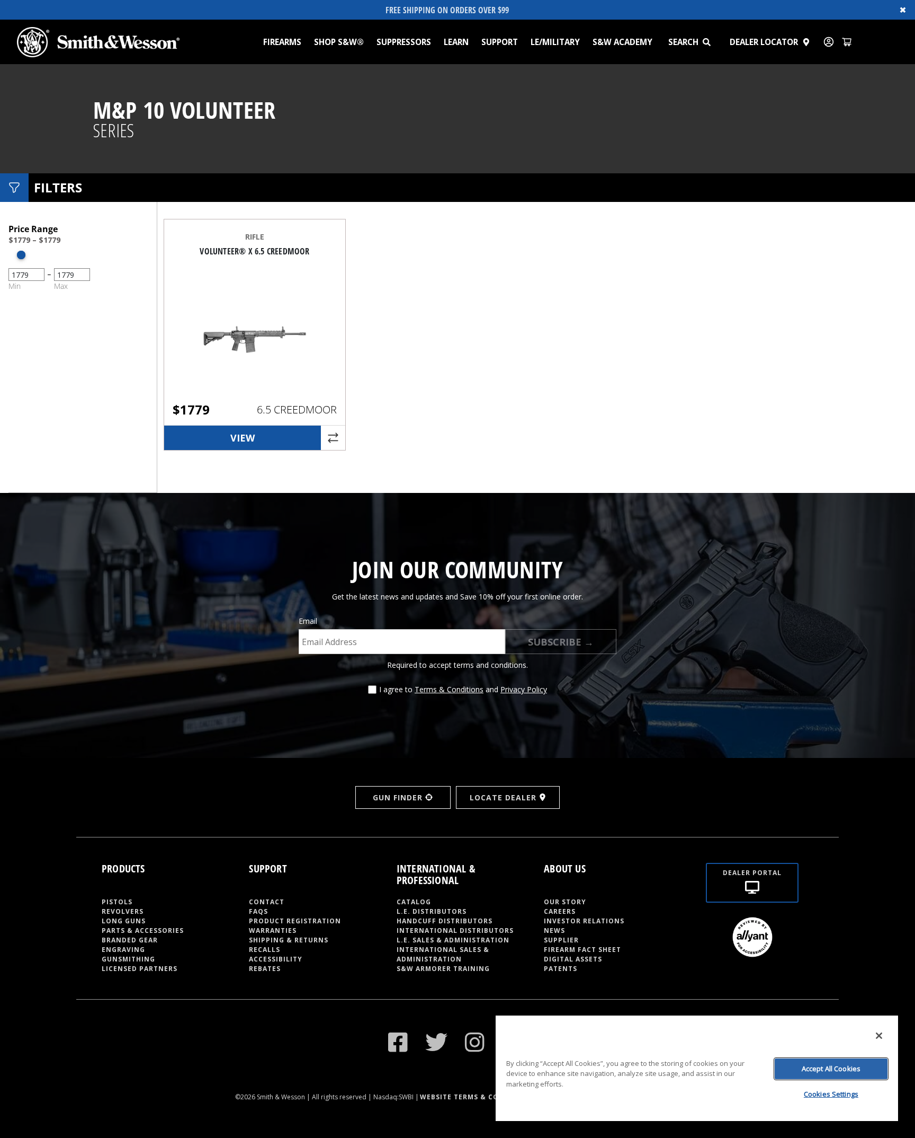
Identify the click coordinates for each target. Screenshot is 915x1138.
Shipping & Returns (288, 940)
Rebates (265, 968)
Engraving (123, 949)
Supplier (561, 940)
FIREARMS (282, 42)
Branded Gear (130, 940)
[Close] (879, 1035)
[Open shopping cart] (847, 42)
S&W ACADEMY (622, 42)
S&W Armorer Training (443, 968)
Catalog (414, 901)
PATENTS (560, 968)
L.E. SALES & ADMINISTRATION (453, 940)
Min (14, 286)
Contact (266, 901)
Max (61, 286)
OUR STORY (565, 901)
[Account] (829, 42)
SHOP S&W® (339, 42)
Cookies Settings (831, 1094)
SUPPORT (499, 42)
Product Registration (295, 920)
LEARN (456, 42)
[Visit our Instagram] (475, 1042)
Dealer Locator (764, 42)
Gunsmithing (128, 959)
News (554, 930)
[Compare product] (333, 437)
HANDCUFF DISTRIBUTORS (444, 920)
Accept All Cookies (831, 1068)
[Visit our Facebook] (398, 1042)
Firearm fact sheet (582, 949)
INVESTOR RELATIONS (584, 920)
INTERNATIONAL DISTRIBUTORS (455, 930)
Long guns (124, 920)
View (242, 437)
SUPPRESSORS (403, 42)
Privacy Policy (523, 689)
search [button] (683, 42)
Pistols (117, 901)
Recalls (264, 949)
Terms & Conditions (449, 689)
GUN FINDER (398, 797)
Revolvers (122, 911)
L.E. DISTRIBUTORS (432, 911)
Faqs (258, 911)
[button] (711, 42)
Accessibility (275, 959)
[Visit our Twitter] (436, 1042)
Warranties (273, 930)
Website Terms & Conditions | (481, 1096)
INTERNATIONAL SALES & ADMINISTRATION (443, 954)
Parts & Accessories (143, 930)
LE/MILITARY (555, 42)
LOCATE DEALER (503, 797)
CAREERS (560, 911)
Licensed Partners (139, 968)
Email (308, 621)
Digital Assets (573, 959)
